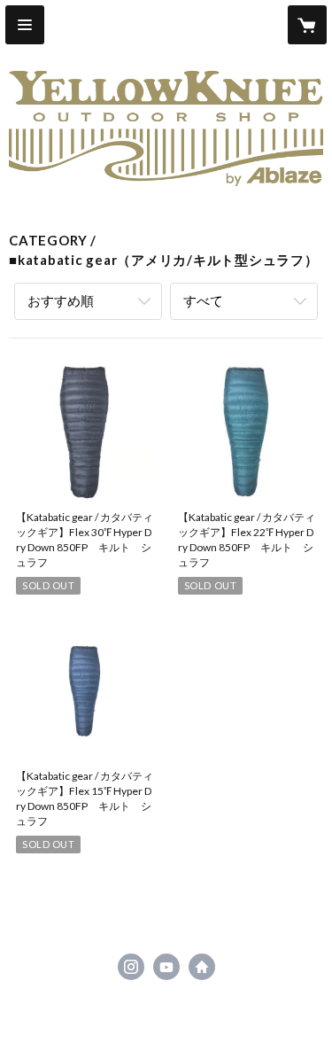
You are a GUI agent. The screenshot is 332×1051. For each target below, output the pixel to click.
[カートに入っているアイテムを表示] (307, 24)
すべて (203, 300)
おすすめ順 (60, 300)
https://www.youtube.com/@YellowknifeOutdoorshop (166, 967)
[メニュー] (24, 24)
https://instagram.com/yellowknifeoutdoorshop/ (131, 967)
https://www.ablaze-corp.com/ (202, 967)
